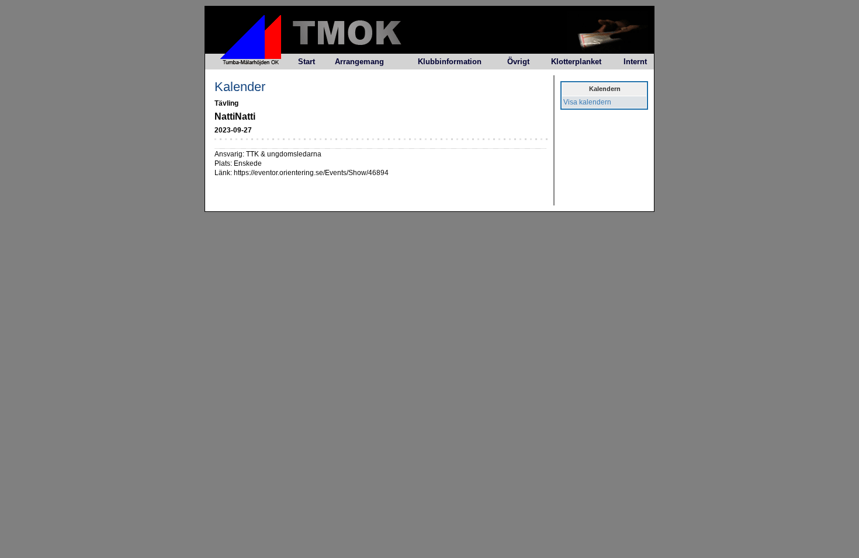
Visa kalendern (587, 102)
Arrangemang (359, 61)
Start (306, 61)
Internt (635, 61)
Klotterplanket (576, 61)
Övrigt (518, 61)
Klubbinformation (450, 61)
